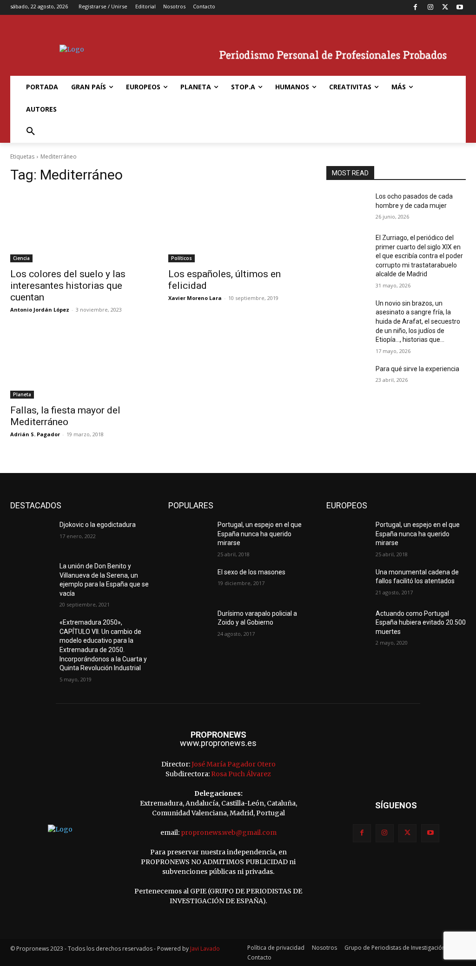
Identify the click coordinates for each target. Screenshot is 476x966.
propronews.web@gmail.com (229, 832)
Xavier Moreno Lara (195, 297)
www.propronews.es (218, 743)
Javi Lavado (205, 949)
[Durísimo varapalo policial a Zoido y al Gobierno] (189, 624)
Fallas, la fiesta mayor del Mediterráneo (65, 416)
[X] (445, 7)
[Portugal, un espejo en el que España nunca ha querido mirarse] (189, 535)
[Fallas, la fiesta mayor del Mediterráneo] (80, 364)
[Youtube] (459, 7)
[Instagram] (430, 7)
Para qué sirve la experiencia (417, 369)
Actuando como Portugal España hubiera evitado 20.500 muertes (421, 622)
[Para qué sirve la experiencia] (347, 379)
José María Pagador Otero (234, 764)
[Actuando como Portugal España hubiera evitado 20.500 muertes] (347, 624)
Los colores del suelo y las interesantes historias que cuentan (68, 285)
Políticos (181, 258)
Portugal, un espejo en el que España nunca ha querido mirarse (260, 533)
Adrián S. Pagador (35, 434)
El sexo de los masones (251, 572)
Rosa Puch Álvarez (241, 774)
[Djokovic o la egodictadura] (31, 535)
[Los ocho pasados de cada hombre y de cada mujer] (347, 206)
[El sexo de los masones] (189, 582)
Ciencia (21, 258)
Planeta (22, 394)
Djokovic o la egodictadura (98, 524)
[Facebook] (416, 7)
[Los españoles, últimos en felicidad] (238, 227)
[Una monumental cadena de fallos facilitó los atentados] (347, 582)
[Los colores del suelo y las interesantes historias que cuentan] (80, 227)
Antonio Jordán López (39, 309)
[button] (31, 131)
